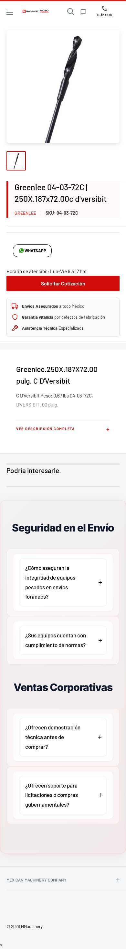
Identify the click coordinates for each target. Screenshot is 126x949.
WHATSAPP (35, 250)
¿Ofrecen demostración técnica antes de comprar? (52, 737)
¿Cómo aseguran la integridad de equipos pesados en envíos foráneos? (50, 582)
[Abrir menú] (9, 12)
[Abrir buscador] (70, 11)
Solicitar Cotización (63, 283)
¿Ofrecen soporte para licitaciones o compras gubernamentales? (51, 795)
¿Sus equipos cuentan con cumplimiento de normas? (55, 640)
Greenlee (25, 213)
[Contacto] (83, 12)
